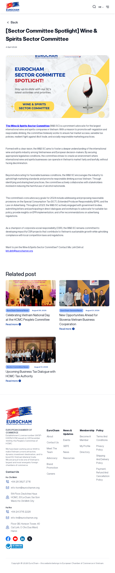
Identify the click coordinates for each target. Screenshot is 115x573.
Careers (51, 473)
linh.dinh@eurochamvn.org (19, 250)
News (66, 452)
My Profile (85, 446)
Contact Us (53, 442)
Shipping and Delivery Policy (102, 459)
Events (66, 440)
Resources (69, 458)
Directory (85, 452)
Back (14, 22)
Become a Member (85, 438)
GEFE (66, 446)
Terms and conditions (102, 438)
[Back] (8, 22)
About (50, 436)
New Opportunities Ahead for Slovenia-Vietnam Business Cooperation (78, 319)
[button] (94, 7)
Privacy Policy (100, 448)
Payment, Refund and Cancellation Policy (102, 474)
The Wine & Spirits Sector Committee (28, 125)
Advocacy (52, 458)
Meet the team (52, 450)
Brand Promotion (52, 466)
